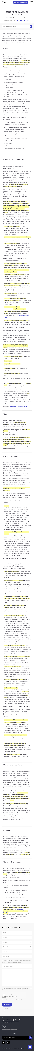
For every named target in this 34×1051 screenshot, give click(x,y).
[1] (6, 17)
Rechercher (31, 26)
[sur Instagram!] (8, 1042)
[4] (10, 17)
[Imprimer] (17, 20)
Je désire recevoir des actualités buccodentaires (14, 999)
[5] (11, 17)
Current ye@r (5, 1008)
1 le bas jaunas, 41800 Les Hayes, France (9, 1028)
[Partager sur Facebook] (21, 20)
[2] (8, 17)
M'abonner (30, 1037)
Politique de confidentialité (7, 1048)
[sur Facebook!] (3, 1042)
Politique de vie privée (19, 1048)
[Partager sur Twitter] (24, 20)
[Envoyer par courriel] (28, 20)
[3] (9, 17)
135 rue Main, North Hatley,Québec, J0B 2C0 (10, 1021)
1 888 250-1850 (16, 1019)
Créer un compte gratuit (20, 2)
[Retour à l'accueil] (6, 2)
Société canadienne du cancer (18, 406)
